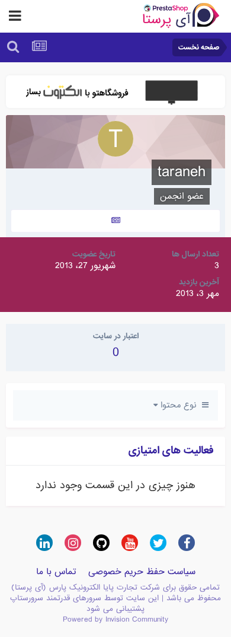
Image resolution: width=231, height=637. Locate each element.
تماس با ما (56, 572)
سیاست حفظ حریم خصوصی (141, 572)
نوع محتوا (180, 405)
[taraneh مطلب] (115, 220)
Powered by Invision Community (115, 619)
